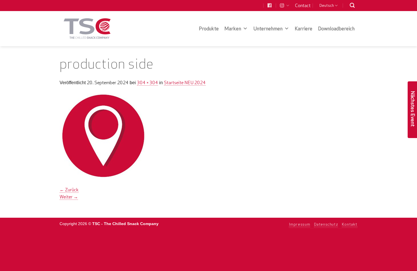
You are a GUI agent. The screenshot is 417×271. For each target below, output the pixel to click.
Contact (303, 5)
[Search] (352, 5)
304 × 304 (147, 82)
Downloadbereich (336, 28)
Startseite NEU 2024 (185, 82)
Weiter (69, 197)
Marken (232, 28)
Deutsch (326, 5)
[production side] (103, 136)
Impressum (299, 224)
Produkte (209, 28)
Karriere (303, 28)
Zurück (69, 189)
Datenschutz (326, 224)
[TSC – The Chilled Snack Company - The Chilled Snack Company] (87, 28)
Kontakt (349, 224)
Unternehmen (268, 28)
